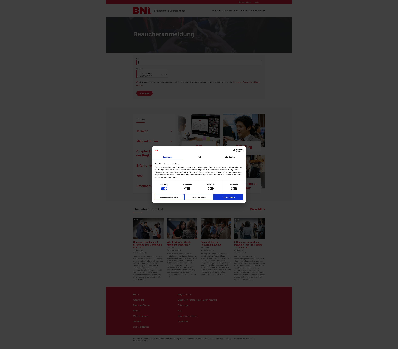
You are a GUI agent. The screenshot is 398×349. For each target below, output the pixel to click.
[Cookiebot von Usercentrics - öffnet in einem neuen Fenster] (234, 150)
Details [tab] (199, 157)
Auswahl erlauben (199, 197)
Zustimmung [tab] (168, 157)
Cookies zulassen (228, 197)
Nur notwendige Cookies (169, 197)
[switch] (187, 188)
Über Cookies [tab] (230, 157)
